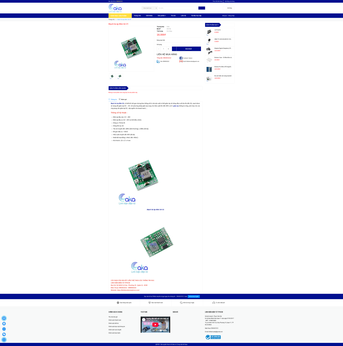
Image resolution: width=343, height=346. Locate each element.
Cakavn (190, 58)
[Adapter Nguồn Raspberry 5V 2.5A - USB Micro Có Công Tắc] (209, 50)
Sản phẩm (161, 15)
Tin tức (173, 15)
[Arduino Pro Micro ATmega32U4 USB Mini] (209, 69)
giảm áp (176, 106)
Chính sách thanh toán (115, 320)
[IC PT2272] (209, 32)
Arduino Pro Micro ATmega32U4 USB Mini (223, 66)
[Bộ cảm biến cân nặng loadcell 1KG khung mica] (209, 78)
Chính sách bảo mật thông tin (117, 326)
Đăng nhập (231, 15)
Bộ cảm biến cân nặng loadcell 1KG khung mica (223, 76)
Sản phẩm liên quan (118, 88)
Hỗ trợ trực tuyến (193, 296)
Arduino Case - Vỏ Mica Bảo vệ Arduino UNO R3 (223, 57)
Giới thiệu (149, 15)
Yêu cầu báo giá (113, 317)
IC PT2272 (217, 30)
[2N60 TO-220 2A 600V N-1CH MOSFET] (209, 41)
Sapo (186, 344)
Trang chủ (137, 15)
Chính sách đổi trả (114, 323)
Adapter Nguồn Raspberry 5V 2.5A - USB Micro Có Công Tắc (223, 48)
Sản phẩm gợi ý (212, 25)
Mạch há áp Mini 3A (117, 103)
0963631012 (119, 1)
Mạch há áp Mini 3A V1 (155, 209)
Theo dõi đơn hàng (217, 1)
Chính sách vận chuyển (115, 329)
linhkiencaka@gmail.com (192, 61)
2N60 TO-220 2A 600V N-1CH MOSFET (223, 39)
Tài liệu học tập (196, 15)
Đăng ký (224, 15)
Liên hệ (183, 15)
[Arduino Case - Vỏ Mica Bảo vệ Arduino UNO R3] (209, 60)
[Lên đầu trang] (340, 340)
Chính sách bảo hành (114, 333)
